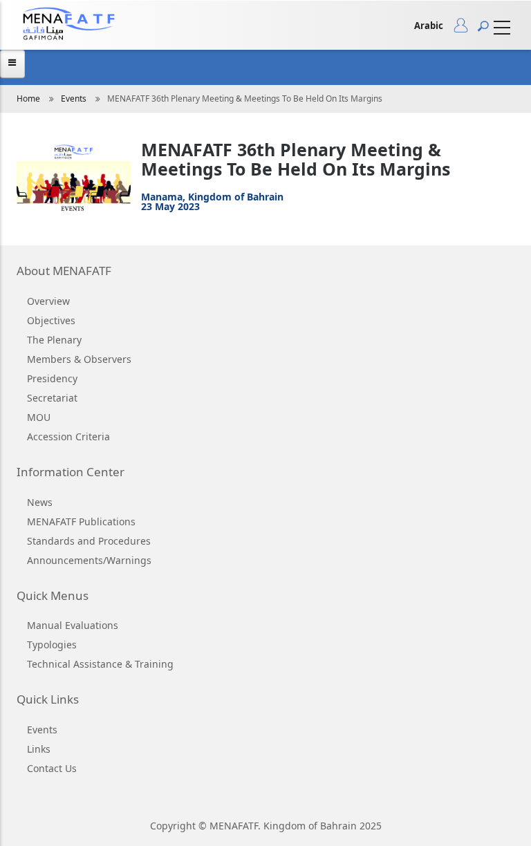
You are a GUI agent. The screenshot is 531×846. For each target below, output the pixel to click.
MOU (38, 417)
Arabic (428, 25)
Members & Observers (79, 359)
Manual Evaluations (72, 625)
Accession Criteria (68, 436)
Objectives (51, 320)
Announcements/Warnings (89, 560)
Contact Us (52, 768)
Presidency (52, 378)
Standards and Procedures (89, 540)
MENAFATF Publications (81, 521)
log (465, 28)
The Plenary (54, 339)
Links (38, 748)
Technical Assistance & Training (100, 663)
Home (28, 98)
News (40, 502)
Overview (48, 301)
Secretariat (52, 397)
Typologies (52, 644)
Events (73, 98)
